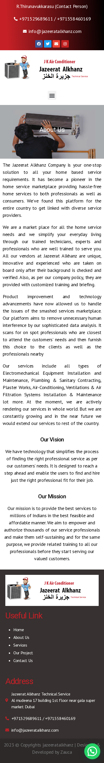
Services (20, 645)
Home (18, 629)
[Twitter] (47, 44)
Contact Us (23, 660)
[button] (52, 95)
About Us (21, 637)
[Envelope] (56, 44)
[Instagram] (65, 44)
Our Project (23, 652)
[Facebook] (39, 44)
